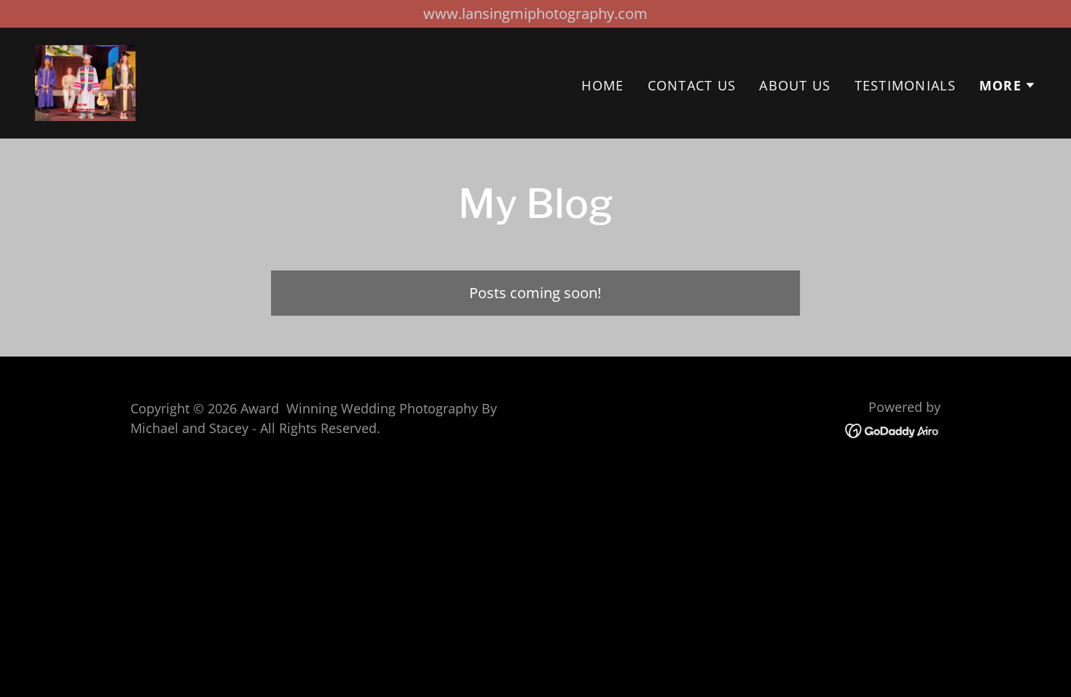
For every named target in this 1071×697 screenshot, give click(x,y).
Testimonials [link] (905, 85)
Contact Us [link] (692, 85)
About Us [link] (795, 85)
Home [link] (602, 85)
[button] (1007, 85)
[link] (85, 81)
